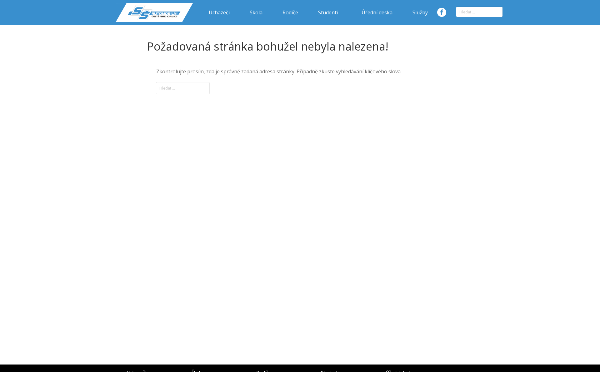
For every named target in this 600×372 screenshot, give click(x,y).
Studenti (328, 12)
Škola (256, 12)
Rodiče (290, 12)
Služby (420, 12)
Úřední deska (377, 12)
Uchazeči (219, 12)
